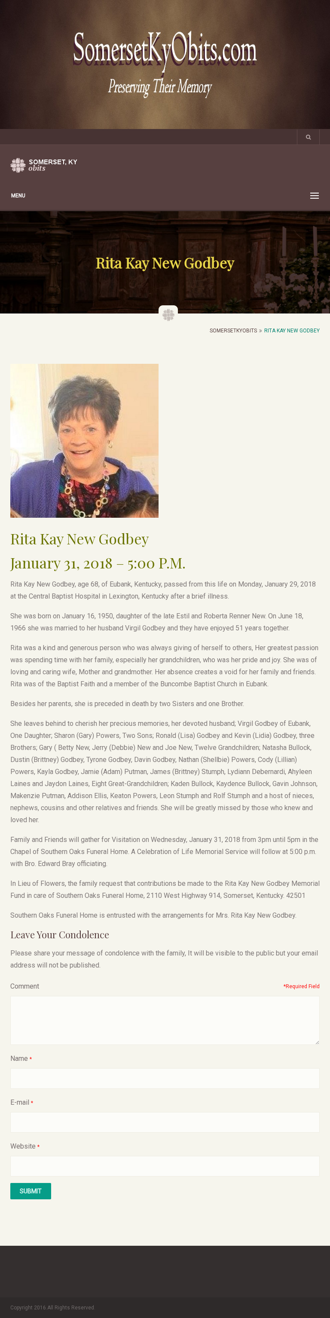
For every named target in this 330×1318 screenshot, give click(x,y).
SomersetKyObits (233, 331)
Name (19, 1058)
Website (23, 1146)
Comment (24, 986)
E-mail (19, 1102)
